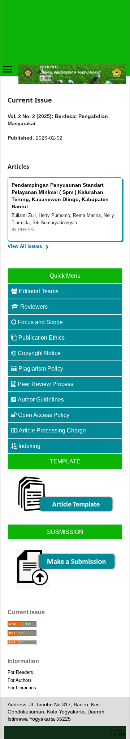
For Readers (20, 672)
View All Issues (25, 246)
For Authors (20, 680)
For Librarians (22, 687)
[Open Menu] (7, 69)
